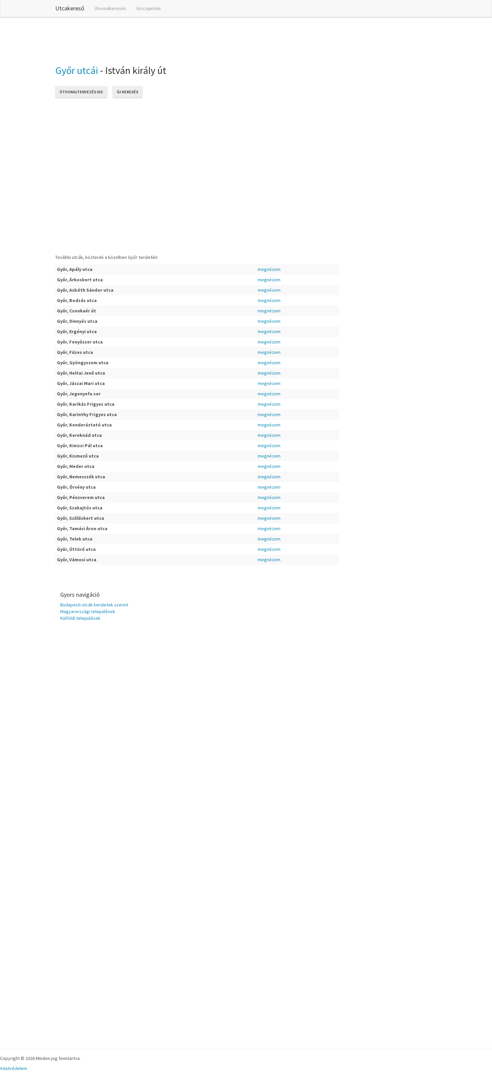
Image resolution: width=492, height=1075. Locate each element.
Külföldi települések (80, 618)
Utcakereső (69, 8)
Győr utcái (76, 70)
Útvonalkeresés (110, 8)
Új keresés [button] (127, 91)
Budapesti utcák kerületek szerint (94, 605)
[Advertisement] (177, 40)
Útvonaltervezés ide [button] (81, 91)
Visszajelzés (148, 8)
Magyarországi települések (87, 611)
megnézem (269, 269)
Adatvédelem (13, 1068)
